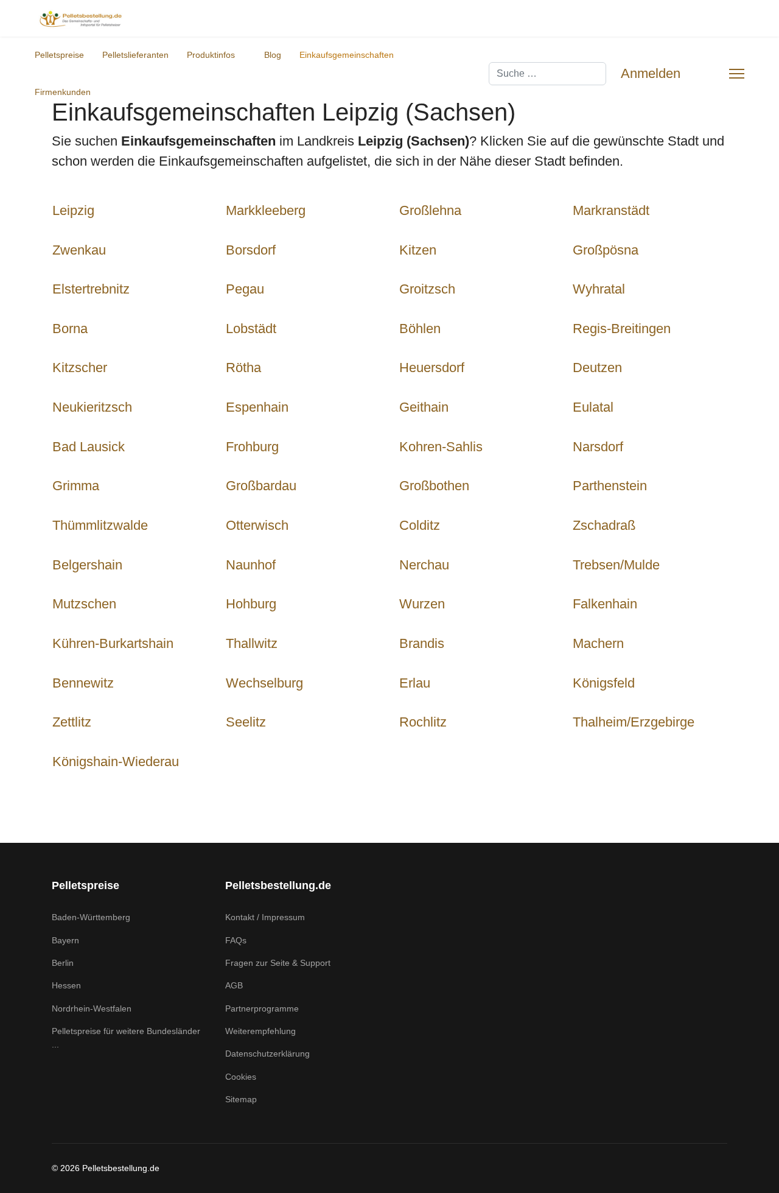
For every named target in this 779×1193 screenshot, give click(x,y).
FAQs (235, 940)
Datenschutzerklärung (267, 1053)
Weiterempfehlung (260, 1031)
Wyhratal (599, 289)
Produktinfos (211, 55)
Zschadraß (604, 525)
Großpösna (605, 250)
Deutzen (597, 367)
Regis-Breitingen (622, 328)
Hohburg (251, 603)
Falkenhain (605, 603)
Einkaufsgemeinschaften (346, 55)
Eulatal (593, 407)
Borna (70, 328)
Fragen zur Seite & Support (277, 963)
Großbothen (434, 485)
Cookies (240, 1077)
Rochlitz (423, 722)
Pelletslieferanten (135, 55)
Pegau (245, 289)
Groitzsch (427, 289)
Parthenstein (610, 485)
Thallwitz (252, 643)
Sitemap (241, 1099)
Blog (272, 55)
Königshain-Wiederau (115, 761)
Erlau (414, 683)
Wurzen (422, 603)
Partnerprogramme (262, 1008)
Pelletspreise (59, 55)
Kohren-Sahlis (441, 446)
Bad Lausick (88, 446)
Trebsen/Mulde (616, 564)
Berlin (63, 963)
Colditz (419, 525)
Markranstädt (611, 210)
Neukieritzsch (92, 407)
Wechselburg (264, 683)
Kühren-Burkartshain (112, 643)
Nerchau (424, 564)
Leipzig (73, 210)
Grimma (75, 485)
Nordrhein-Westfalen (91, 1008)
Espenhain (257, 407)
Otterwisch (257, 525)
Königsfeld (604, 683)
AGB (234, 985)
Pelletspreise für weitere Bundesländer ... (126, 1037)
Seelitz (246, 722)
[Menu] (736, 73)
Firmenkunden (63, 92)
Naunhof (251, 564)
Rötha (243, 367)
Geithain (424, 407)
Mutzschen (84, 603)
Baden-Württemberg (91, 917)
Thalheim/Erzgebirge (633, 722)
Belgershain (87, 564)
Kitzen (417, 250)
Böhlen (420, 328)
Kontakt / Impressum (265, 917)
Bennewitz (83, 683)
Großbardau (261, 485)
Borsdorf (251, 250)
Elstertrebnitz (91, 289)
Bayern (65, 940)
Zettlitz (71, 722)
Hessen (66, 985)
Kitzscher (79, 367)
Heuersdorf (431, 367)
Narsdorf (598, 446)
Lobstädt (251, 328)
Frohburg (252, 446)
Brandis (421, 643)
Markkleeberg (266, 210)
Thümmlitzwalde (100, 525)
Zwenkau (79, 250)
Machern (598, 643)
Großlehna (430, 210)
